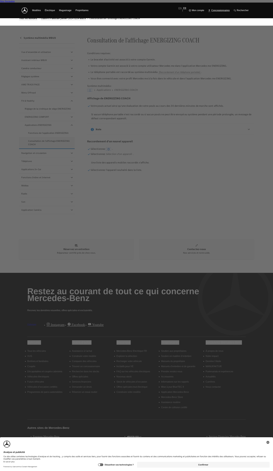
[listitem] (36, 10)
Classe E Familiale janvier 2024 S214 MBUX (63, 18)
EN (180, 8)
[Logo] (25, 10)
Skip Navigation (7, 1)
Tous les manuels (28, 18)
